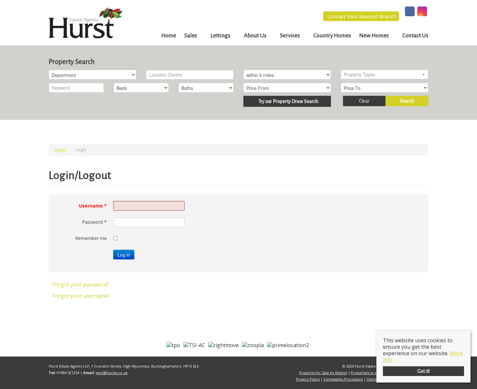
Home (168, 35)
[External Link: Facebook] (410, 12)
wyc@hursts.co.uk (112, 372)
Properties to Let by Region (374, 372)
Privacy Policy (308, 379)
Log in (123, 254)
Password (94, 222)
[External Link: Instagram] (422, 12)
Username (93, 206)
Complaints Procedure (343, 379)
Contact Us (415, 35)
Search (407, 101)
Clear (364, 101)
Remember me (91, 238)
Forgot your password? (81, 284)
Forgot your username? (81, 295)
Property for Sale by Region (323, 372)
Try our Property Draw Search (287, 101)
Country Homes (332, 35)
